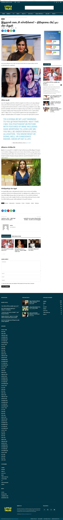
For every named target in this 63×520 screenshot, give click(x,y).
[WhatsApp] (11, 31)
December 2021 (4, 422)
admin (3, 27)
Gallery (47, 13)
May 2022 (3, 413)
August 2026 (4, 329)
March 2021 (3, 439)
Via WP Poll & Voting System (56, 58)
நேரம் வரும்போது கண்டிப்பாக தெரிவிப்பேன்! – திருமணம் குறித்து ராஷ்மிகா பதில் (20, 250)
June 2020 (3, 456)
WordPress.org (4, 497)
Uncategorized (4, 482)
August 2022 (4, 407)
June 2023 (3, 389)
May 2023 (3, 391)
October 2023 (4, 381)
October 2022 (4, 404)
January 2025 (4, 357)
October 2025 (4, 340)
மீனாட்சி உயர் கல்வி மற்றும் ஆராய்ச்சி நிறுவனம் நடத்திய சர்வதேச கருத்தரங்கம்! (10, 321)
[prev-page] (2, 254)
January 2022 (4, 420)
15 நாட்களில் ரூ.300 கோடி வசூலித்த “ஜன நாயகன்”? (10, 306)
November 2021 (4, 424)
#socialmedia (18, 203)
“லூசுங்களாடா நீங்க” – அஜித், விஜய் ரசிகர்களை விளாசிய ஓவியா (8, 219)
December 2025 (4, 337)
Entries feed (4, 494)
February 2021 (4, 441)
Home (3, 13)
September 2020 (4, 450)
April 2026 (3, 333)
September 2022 (4, 406)
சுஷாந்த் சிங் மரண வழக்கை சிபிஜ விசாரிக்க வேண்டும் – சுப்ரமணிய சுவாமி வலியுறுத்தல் (32, 219)
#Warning (37, 203)
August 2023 (4, 385)
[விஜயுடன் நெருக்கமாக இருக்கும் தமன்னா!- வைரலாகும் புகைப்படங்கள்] (25, 302)
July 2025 (3, 346)
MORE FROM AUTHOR (16, 236)
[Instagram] (57, 2)
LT (14, 2)
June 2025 (3, 348)
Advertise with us (55, 518)
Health (23, 13)
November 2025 (4, 339)
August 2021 (4, 430)
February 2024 (4, 374)
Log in (2, 492)
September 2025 (4, 342)
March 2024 (3, 372)
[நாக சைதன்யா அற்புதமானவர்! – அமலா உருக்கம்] (34, 243)
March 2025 (3, 353)
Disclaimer (40, 518)
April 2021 (3, 437)
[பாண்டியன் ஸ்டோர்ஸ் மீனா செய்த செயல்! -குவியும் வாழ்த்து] (25, 308)
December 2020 (4, 445)
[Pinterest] (8, 31)
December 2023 (4, 378)
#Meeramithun (11, 203)
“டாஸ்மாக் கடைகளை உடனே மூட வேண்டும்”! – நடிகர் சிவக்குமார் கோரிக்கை (55, 102)
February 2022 (4, 419)
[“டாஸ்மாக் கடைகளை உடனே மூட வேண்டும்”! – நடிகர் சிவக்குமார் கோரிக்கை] (46, 103)
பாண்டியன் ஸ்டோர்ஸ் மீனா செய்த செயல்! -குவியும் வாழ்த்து (34, 307)
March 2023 (3, 394)
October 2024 (4, 363)
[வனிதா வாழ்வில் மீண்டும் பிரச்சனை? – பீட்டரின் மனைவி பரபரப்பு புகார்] (25, 314)
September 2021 (4, 428)
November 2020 (4, 446)
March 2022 (3, 417)
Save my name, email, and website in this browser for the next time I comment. (18, 283)
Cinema (8, 13)
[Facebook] (55, 2)
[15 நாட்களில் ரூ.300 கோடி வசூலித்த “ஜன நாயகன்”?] (7, 243)
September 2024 (4, 365)
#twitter (32, 203)
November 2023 (4, 379)
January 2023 (4, 398)
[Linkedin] (14, 31)
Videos (53, 13)
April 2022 (3, 415)
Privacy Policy (34, 518)
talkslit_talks (45, 84)
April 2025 (3, 352)
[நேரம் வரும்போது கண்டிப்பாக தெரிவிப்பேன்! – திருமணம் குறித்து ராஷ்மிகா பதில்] (21, 243)
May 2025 (3, 350)
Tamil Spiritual (39, 13)
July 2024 (3, 368)
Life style (30, 13)
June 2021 (3, 433)
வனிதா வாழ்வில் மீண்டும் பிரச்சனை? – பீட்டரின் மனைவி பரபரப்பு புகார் (34, 314)
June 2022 (3, 411)
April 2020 (3, 459)
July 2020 (3, 454)
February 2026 (4, 335)
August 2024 (4, 366)
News (18, 13)
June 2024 (3, 370)
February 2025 (4, 355)
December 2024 (4, 359)
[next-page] (4, 254)
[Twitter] (59, 2)
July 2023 (3, 387)
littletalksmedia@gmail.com (26, 514)
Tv (13, 13)
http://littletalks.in (13, 227)
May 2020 (3, 458)
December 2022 (4, 400)
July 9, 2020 (28, 142)
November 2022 (4, 402)
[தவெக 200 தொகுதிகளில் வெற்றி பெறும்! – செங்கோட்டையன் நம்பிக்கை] (46, 97)
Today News (4, 478)
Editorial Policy (47, 518)
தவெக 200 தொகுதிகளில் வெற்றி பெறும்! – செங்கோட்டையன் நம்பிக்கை (55, 97)
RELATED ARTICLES (6, 236)
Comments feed (4, 495)
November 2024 (4, 361)
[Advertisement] (39, 8)
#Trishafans (28, 203)
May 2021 (3, 435)
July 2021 (3, 432)
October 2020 (4, 448)
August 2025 (4, 344)
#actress (6, 203)
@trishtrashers (19, 121)
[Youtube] (61, 2)
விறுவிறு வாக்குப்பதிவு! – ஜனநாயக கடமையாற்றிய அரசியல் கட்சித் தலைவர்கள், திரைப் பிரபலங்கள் (55, 109)
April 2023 (3, 392)
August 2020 (4, 452)
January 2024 (4, 376)
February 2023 (4, 396)
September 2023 (4, 383)
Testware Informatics (14, 518)
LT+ (18, 2)
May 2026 (3, 331)
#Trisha (23, 203)
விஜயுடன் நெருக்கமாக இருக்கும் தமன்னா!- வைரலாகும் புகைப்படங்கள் (34, 302)
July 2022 (3, 409)
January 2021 (4, 443)
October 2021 (4, 426)
